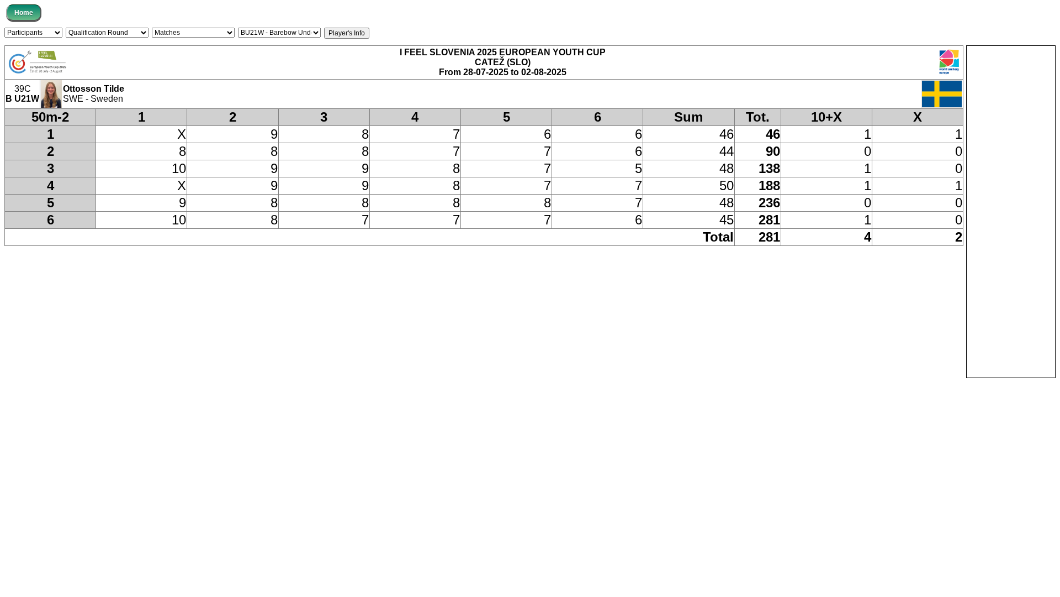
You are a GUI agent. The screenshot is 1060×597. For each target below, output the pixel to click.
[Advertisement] (1011, 212)
